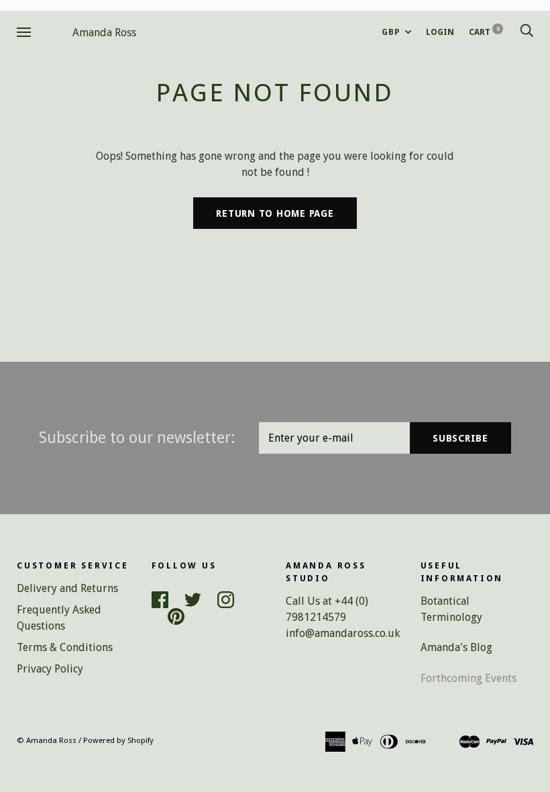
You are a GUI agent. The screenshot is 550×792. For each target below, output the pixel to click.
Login (440, 32)
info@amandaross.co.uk (343, 633)
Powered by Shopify (118, 740)
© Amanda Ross (46, 740)
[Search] (526, 32)
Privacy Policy (50, 668)
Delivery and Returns (67, 588)
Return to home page (274, 213)
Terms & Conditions (65, 647)
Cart (484, 32)
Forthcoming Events (468, 678)
